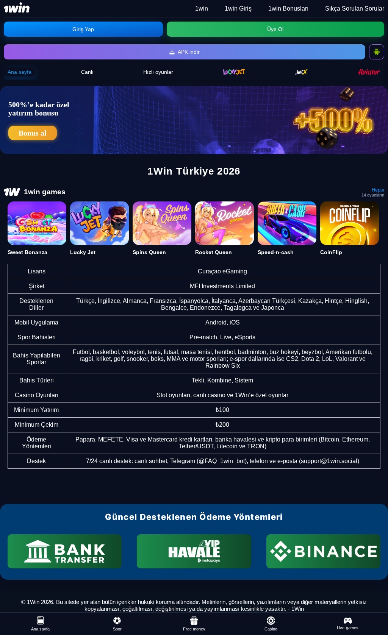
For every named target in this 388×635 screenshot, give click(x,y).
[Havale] (194, 551)
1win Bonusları (288, 8)
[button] (374, 606)
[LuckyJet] (234, 72)
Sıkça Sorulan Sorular (354, 8)
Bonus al (33, 133)
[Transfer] (65, 551)
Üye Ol (275, 29)
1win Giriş (238, 8)
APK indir (189, 52)
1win (201, 8)
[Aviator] (369, 72)
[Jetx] (301, 72)
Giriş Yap (83, 29)
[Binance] (323, 551)
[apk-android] (376, 51)
